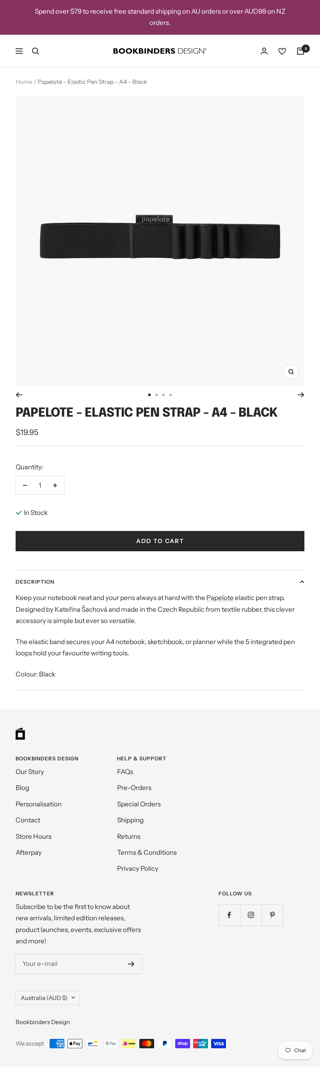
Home (24, 81)
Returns (128, 836)
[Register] (131, 964)
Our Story (30, 772)
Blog (22, 788)
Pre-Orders (134, 788)
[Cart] (300, 51)
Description (35, 582)
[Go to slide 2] (156, 395)
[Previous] (19, 395)
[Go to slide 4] (170, 395)
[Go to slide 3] (163, 395)
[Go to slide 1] (149, 395)
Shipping (130, 820)
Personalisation (39, 804)
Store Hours (34, 836)
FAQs (125, 772)
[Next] (301, 395)
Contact (28, 820)
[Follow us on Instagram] (250, 915)
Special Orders (139, 804)
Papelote (220, 598)
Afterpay (29, 852)
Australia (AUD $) (44, 997)
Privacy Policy (137, 868)
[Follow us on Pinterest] (272, 915)
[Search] (35, 51)
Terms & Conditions (147, 852)
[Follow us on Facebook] (229, 915)
